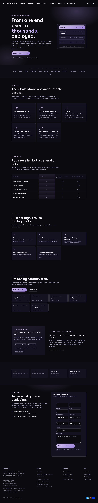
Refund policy (87, 474)
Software (60, 3)
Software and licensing (42, 484)
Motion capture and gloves (43, 479)
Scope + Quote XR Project (20, 53)
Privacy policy (87, 471)
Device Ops (70, 3)
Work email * (71, 402)
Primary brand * (59, 414)
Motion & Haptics (41, 3)
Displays (52, 3)
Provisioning (58, 420)
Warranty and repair (68, 479)
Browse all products (19, 289)
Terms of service (88, 479)
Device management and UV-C (44, 486)
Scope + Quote (67, 471)
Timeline (58, 427)
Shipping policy (87, 476)
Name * (57, 402)
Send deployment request (65, 445)
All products (39, 471)
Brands (22, 3)
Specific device (72, 414)
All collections (33, 289)
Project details (59, 433)
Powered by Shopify (17, 497)
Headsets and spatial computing (44, 474)
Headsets (30, 3)
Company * (58, 408)
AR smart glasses (40, 476)
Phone (70, 408)
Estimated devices (73, 420)
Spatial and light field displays (43, 481)
